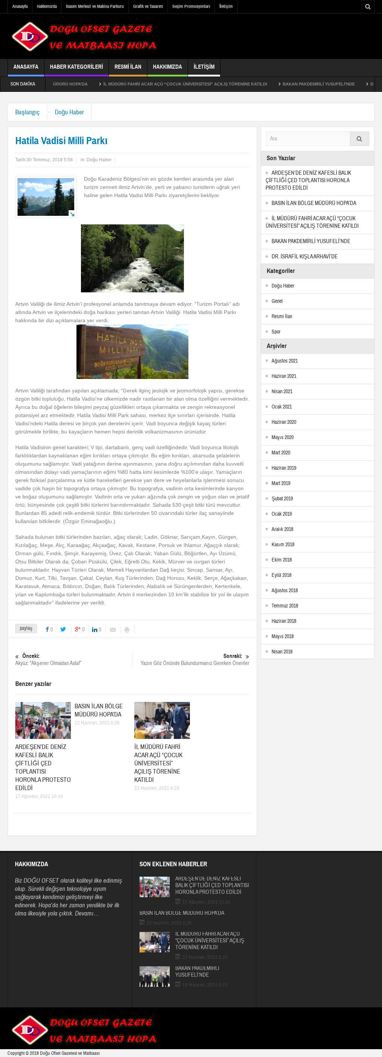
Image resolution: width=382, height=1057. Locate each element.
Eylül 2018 (281, 575)
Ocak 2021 (282, 407)
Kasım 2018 (283, 544)
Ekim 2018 (282, 560)
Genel (277, 301)
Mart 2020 (281, 453)
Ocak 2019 (282, 514)
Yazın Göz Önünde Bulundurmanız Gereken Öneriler (195, 660)
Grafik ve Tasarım (148, 6)
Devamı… (87, 913)
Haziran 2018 (284, 621)
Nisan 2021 (282, 391)
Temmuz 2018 (285, 606)
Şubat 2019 (282, 498)
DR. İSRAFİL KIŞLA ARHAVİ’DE (305, 256)
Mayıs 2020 (283, 437)
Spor (276, 332)
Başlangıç (27, 112)
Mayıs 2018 (283, 636)
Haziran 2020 (284, 422)
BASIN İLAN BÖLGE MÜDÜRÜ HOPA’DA (99, 710)
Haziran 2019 (284, 468)
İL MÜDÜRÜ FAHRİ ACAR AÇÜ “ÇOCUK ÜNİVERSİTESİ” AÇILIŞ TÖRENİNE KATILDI (162, 84)
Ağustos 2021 (285, 361)
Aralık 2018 (282, 529)
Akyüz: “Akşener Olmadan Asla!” (48, 660)
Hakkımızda (47, 6)
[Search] (359, 138)
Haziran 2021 (284, 376)
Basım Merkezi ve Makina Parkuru (95, 6)
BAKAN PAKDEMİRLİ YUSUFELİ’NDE (296, 84)
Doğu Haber (69, 112)
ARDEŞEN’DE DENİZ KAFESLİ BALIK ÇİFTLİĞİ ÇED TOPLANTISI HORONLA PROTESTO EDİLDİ (43, 767)
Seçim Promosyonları (191, 6)
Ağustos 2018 (285, 590)
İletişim (226, 6)
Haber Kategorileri (76, 66)
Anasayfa (20, 6)
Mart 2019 (281, 483)
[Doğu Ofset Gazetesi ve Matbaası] (84, 36)
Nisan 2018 (282, 652)
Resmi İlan (128, 66)
